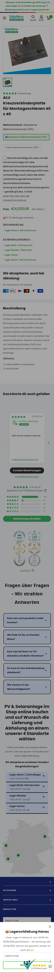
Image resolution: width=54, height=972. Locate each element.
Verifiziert (25, 570)
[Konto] (41, 16)
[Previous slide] (5, 442)
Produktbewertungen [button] (27, 476)
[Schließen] (50, 926)
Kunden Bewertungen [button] (27, 470)
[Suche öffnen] (33, 16)
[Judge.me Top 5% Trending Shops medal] (34, 560)
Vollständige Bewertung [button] (25, 459)
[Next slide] (48, 442)
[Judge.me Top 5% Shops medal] (20, 560)
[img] (18, 416)
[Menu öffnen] (4, 18)
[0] (48, 18)
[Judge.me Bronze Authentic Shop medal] (34, 548)
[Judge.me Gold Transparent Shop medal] (20, 548)
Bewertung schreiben (27, 518)
